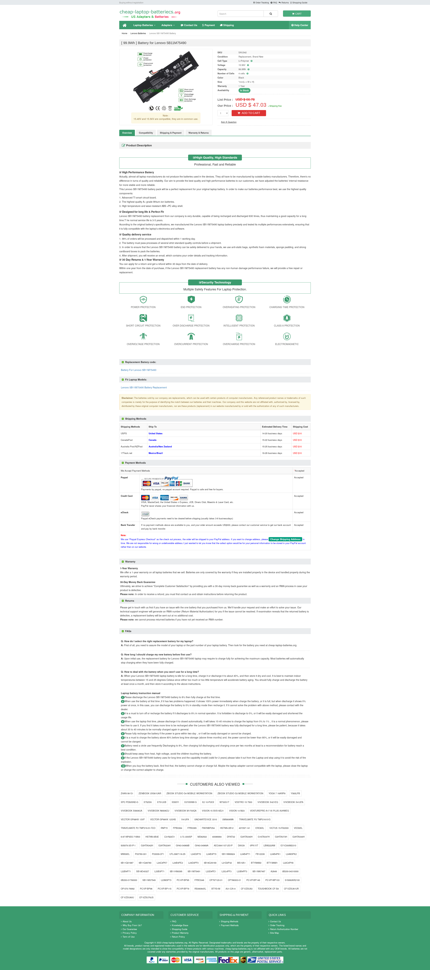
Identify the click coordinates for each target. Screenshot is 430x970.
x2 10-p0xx (208, 802)
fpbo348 (199, 880)
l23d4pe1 (211, 871)
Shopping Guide (299, 2)
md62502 (202, 836)
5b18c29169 (210, 862)
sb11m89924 (228, 854)
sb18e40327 (142, 871)
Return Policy (178, 936)
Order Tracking (262, 2)
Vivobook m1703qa (186, 810)
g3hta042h (147, 845)
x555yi (175, 802)
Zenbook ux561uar (150, 793)
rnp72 (164, 828)
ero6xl (259, 828)
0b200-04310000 (290, 871)
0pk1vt (254, 845)
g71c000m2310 (288, 845)
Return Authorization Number (284, 929)
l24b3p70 (211, 854)
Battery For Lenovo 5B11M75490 (138, 370)
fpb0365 (192, 828)
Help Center (301, 25)
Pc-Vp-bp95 (183, 880)
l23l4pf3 (226, 871)
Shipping (228, 25)
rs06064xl (200, 888)
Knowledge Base (180, 925)
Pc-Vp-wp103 (272, 880)
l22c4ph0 (288, 862)
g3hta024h (164, 845)
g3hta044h (298, 836)
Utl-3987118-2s (177, 854)
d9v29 (241, 845)
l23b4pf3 (242, 871)
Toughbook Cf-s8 (268, 888)
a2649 (274, 871)
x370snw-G (190, 802)
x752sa (148, 802)
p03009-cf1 (158, 854)
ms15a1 (241, 862)
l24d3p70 (196, 854)
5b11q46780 (145, 862)
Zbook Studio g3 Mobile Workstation (240, 793)
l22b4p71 (126, 871)
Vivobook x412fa (293, 802)
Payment (210, 25)
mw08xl (125, 854)
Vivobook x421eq (267, 802)
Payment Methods (230, 925)
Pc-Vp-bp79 (183, 888)
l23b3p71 (159, 871)
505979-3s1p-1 (128, 845)
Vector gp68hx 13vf (133, 819)
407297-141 (244, 828)
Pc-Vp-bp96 (146, 888)
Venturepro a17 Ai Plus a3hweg (269, 810)
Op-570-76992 (128, 888)
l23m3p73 (166, 880)
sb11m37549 (149, 880)
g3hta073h (281, 836)
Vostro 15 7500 (243, 802)
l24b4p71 (245, 854)
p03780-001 (141, 854)
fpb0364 (177, 828)
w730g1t (224, 802)
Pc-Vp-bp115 (164, 888)
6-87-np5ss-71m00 (130, 836)
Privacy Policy (130, 932)
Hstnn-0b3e (152, 836)
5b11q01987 (127, 862)
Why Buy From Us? (132, 925)
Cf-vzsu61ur (291, 888)
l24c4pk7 (162, 862)
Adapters (166, 25)
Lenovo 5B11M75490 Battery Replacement (144, 387)
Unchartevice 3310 (205, 819)
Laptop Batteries (143, 25)
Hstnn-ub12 (226, 828)
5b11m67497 (258, 871)
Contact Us (190, 25)
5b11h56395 (176, 871)
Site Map (274, 932)
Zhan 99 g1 (127, 793)
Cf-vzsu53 (246, 888)
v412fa (185, 819)
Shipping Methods (229, 921)
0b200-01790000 (129, 880)
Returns (285, 2)
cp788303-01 (234, 880)
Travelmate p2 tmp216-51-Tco (138, 828)
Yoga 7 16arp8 (277, 793)
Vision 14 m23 (237, 810)
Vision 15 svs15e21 (213, 810)
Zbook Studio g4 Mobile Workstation (189, 793)
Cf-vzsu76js (146, 897)
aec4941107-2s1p (223, 845)
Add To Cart (251, 113)
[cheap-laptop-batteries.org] (150, 13)
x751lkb (161, 802)
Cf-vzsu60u (127, 897)
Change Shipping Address (285, 539)
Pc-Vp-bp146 (253, 880)
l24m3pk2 (291, 854)
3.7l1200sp (186, 836)
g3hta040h (246, 836)
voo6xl (298, 828)
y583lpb (295, 793)
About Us (127, 921)
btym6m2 (256, 862)
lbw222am (269, 845)
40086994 (217, 836)
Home (124, 33)
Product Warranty (180, 932)
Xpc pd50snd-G (129, 802)
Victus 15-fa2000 (279, 828)
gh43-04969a (201, 845)
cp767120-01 (216, 880)
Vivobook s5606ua (131, 810)
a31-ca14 (230, 888)
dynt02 (231, 836)
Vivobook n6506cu (158, 810)
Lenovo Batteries (138, 33)
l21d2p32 (227, 862)
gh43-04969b (182, 845)
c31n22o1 (169, 836)
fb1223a (260, 854)
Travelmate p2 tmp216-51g (254, 819)
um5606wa (228, 819)
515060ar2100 (292, 880)
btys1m (215, 888)
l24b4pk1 (275, 854)
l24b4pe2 (178, 862)
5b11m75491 (194, 871)
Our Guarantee (130, 929)
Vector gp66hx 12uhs (163, 819)
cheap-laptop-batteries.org (174, 942)
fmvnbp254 (208, 828)
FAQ (275, 2)
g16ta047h (264, 836)
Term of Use (129, 936)
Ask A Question (228, 122)
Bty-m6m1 (272, 862)
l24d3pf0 (193, 862)
